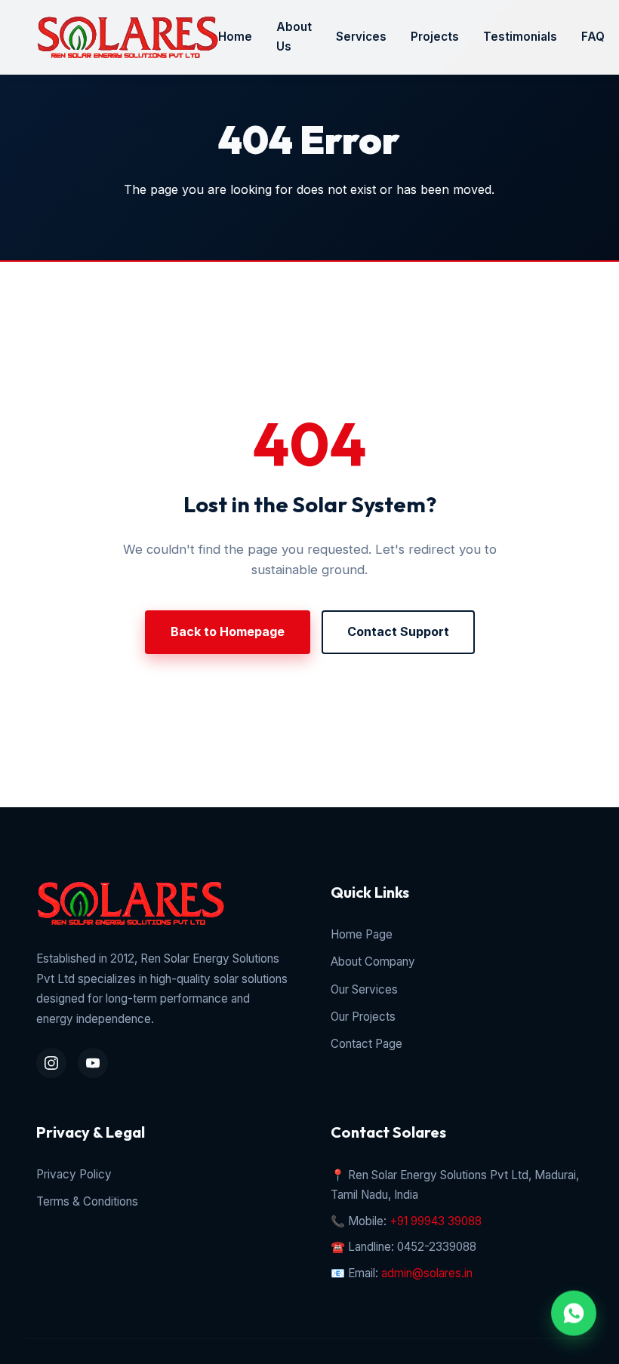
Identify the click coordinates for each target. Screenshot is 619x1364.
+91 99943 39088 (436, 1221)
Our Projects (363, 1016)
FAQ (593, 36)
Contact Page (366, 1044)
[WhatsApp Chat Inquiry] (573, 1312)
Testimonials (520, 36)
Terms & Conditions (87, 1201)
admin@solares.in (427, 1273)
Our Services (364, 989)
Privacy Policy (74, 1174)
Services (361, 36)
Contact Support (398, 631)
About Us (294, 37)
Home (235, 36)
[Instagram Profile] (51, 1063)
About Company (373, 961)
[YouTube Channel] (93, 1063)
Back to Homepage (228, 631)
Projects (435, 36)
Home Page (362, 934)
